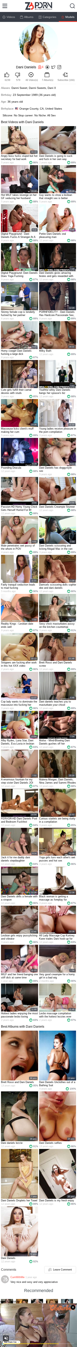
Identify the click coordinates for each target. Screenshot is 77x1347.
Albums (28, 17)
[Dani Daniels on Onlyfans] (47, 67)
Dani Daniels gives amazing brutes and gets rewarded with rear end (56, 274)
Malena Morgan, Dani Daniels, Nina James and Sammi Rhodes (57, 781)
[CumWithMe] (5, 1279)
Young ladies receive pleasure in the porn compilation (57, 430)
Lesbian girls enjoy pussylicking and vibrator (19, 937)
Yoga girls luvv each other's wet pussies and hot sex (57, 859)
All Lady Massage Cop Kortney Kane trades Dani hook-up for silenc (57, 937)
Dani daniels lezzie (12, 1142)
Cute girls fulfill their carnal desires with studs (16, 391)
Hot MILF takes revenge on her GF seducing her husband (19, 196)
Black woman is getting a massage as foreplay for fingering (53, 898)
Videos (11, 17)
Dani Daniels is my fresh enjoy (56, 1200)
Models (69, 17)
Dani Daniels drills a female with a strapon (19, 898)
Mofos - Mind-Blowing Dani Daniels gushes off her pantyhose (54, 742)
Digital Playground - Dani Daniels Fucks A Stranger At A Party (18, 235)
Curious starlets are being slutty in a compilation (57, 820)
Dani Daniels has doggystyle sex (55, 469)
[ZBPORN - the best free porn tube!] (38, 6)
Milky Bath (45, 350)
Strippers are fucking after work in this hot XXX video (19, 664)
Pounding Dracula (11, 467)
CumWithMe (17, 1277)
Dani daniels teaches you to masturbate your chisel (55, 703)
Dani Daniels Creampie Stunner (57, 506)
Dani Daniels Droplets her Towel (19, 1200)
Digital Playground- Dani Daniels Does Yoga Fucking (19, 274)
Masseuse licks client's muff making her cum (17, 430)
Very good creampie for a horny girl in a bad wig (57, 976)
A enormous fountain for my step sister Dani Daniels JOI (17, 781)
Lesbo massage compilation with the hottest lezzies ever (55, 1015)
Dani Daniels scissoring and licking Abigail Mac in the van (55, 547)
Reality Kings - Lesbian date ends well (17, 625)
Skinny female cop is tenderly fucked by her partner (18, 313)
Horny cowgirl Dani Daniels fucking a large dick (16, 352)
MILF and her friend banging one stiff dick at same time (19, 976)
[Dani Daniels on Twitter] (53, 67)
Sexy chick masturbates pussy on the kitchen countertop (57, 625)
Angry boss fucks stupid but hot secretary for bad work (19, 157)
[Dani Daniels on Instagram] (59, 67)
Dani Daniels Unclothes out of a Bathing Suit (57, 1084)
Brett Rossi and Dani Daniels (17, 1082)
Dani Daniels (8, 1258)
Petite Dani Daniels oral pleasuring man (52, 235)
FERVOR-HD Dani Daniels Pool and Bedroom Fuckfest (19, 820)
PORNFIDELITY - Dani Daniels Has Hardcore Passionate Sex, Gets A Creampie (57, 313)
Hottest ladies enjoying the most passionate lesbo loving (19, 1015)
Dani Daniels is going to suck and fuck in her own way (55, 157)
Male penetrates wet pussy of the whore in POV (18, 547)
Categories (49, 17)
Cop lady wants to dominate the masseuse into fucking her (19, 703)
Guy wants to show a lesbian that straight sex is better (55, 196)
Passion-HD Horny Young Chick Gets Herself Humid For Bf (19, 508)
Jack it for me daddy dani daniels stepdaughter (15, 859)
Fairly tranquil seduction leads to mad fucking (18, 586)
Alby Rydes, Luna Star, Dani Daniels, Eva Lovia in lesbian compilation (17, 742)
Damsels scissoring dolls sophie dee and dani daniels (57, 586)
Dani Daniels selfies (50, 1142)
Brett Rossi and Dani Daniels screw (55, 664)
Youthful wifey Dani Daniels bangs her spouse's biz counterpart (54, 391)
